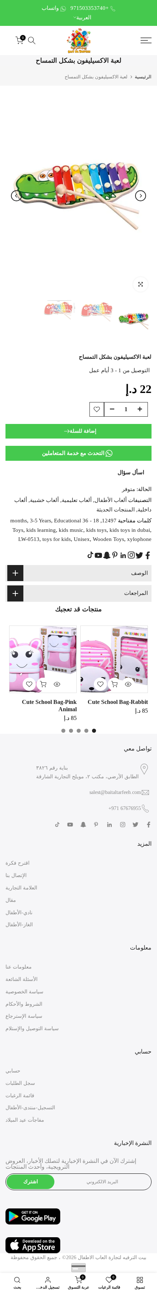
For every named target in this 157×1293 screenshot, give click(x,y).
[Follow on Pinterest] (114, 555)
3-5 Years (40, 520)
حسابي (12, 1071)
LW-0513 (28, 539)
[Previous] (16, 195)
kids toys (96, 530)
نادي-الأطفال (18, 912)
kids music (71, 530)
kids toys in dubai (130, 530)
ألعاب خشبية (44, 500)
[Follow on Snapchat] (107, 555)
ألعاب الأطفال (111, 500)
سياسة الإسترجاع (23, 1016)
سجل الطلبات (20, 1083)
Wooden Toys (108, 539)
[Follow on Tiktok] (90, 555)
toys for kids (56, 539)
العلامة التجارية (21, 888)
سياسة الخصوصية (24, 991)
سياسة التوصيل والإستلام (32, 1028)
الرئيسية (143, 76)
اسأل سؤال (131, 472)
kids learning (41, 530)
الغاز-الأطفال (19, 924)
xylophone (139, 539)
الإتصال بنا (16, 875)
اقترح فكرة (17, 863)
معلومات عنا (18, 967)
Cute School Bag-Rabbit (118, 702)
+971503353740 (89, 8)
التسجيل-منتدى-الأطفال (30, 1107)
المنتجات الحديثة (115, 510)
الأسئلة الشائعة (21, 979)
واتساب (50, 8)
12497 (109, 520)
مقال (10, 900)
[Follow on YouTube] (98, 555)
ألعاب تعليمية (77, 500)
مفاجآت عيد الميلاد (24, 1120)
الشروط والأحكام (23, 1004)
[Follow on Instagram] (131, 555)
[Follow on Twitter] (139, 555)
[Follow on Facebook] (148, 555)
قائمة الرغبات (19, 1095)
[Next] (140, 195)
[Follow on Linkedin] (123, 556)
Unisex (82, 539)
